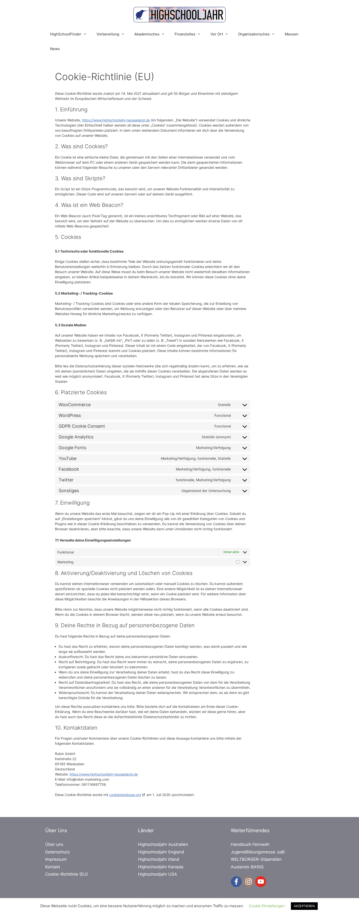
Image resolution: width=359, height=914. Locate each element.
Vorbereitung (107, 34)
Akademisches (146, 34)
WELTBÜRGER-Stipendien (256, 859)
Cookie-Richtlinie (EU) (66, 874)
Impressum (56, 859)
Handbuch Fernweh (250, 844)
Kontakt (52, 866)
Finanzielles (185, 34)
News (55, 48)
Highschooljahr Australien (163, 844)
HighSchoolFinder (65, 34)
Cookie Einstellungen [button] (267, 905)
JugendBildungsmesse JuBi (258, 852)
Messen (291, 34)
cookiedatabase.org (125, 795)
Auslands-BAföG (247, 866)
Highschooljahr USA (157, 874)
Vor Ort (217, 34)
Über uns (54, 844)
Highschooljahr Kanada (160, 866)
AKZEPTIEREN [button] (304, 906)
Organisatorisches (254, 34)
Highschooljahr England (161, 852)
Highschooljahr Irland (158, 859)
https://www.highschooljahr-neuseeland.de (116, 120)
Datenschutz (57, 852)
